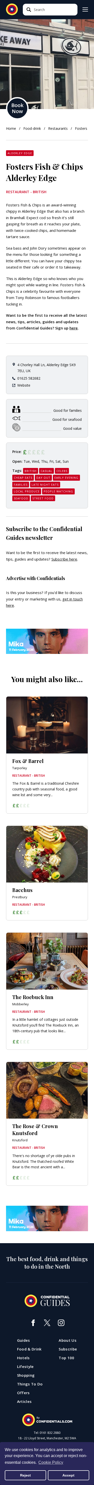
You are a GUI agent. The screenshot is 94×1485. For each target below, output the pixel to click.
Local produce (27, 491)
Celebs (61, 471)
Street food (43, 498)
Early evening (66, 477)
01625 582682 (28, 378)
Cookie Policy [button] (50, 1462)
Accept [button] (68, 1475)
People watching (58, 491)
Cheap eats (23, 477)
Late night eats (45, 484)
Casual (46, 471)
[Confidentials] (47, 1419)
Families (21, 484)
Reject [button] (25, 1475)
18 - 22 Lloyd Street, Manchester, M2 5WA (47, 1438)
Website (23, 385)
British (31, 471)
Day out (43, 477)
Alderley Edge (20, 153)
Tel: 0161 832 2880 (47, 1432)
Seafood (21, 498)
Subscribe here (64, 559)
